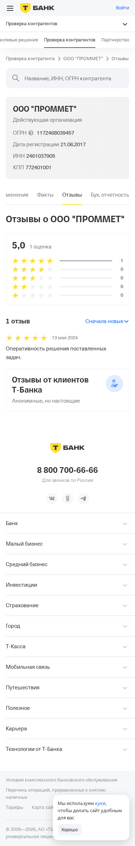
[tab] (45, 195)
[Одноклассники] (67, 498)
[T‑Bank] (37, 8)
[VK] (52, 498)
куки (100, 803)
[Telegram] (83, 498)
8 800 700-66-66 (67, 470)
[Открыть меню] (10, 8)
